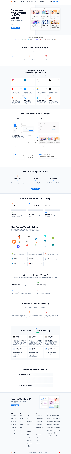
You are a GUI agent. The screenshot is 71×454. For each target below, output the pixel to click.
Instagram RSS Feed (13, 418)
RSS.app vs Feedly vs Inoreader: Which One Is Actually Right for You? (53, 427)
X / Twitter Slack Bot (39, 424)
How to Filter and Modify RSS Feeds (52, 433)
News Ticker (21, 418)
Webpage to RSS (13, 415)
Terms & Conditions (40, 452)
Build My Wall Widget (15, 27)
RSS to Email (28, 418)
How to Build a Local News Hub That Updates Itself (53, 418)
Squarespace (21, 424)
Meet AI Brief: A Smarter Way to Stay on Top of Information (53, 432)
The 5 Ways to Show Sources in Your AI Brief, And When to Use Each (53, 424)
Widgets (21, 413)
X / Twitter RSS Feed (13, 424)
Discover (28, 434)
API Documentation (29, 443)
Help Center (28, 446)
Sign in (51, 1)
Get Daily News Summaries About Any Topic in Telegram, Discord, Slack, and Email (53, 415)
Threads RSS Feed (13, 421)
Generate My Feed (35, 188)
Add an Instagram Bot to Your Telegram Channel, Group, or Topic (53, 435)
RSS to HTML (21, 415)
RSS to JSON (28, 424)
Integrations (38, 434)
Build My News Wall (15, 405)
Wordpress (21, 427)
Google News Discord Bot (39, 427)
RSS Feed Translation (30, 421)
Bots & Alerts (38, 413)
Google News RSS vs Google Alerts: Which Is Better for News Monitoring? (53, 421)
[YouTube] (59, 452)
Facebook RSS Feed (13, 430)
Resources (29, 431)
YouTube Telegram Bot (39, 415)
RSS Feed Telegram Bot (39, 418)
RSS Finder (28, 437)
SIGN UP (55, 1)
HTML (20, 430)
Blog (48, 413)
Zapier (37, 437)
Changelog (28, 445)
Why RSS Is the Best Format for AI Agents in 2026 (53, 430)
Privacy (46, 452)
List (20, 421)
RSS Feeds (13, 413)
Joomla (37, 440)
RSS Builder (28, 415)
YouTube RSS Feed (13, 427)
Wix (20, 432)
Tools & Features (30, 413)
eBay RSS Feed (13, 432)
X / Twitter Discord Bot (39, 421)
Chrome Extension (29, 440)
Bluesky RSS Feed (13, 433)
